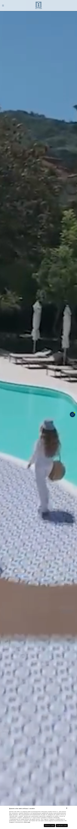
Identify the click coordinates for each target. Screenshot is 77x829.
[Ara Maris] (38, 6)
